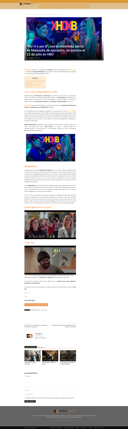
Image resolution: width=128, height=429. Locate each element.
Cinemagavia (31, 57)
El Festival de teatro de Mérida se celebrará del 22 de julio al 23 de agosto (35, 326)
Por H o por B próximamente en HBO (35, 81)
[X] (29, 64)
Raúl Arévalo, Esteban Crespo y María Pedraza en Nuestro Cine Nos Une (64, 326)
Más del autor (41, 347)
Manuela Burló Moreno (35, 309)
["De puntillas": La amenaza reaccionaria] (32, 355)
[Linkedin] (32, 64)
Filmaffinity (27, 292)
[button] (97, 1)
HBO (35, 14)
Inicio (25, 14)
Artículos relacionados (30, 347)
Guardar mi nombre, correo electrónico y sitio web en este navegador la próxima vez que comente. (50, 398)
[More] (43, 64)
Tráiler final (28, 86)
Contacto (90, 427)
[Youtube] (46, 340)
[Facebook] (25, 64)
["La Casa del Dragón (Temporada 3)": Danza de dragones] (68, 355)
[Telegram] (36, 64)
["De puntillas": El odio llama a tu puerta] (50, 355)
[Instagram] (38, 340)
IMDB (25, 296)
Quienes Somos (84, 427)
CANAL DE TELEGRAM (41, 305)
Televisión (30, 14)
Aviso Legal (76, 427)
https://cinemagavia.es (39, 335)
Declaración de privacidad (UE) (55, 427)
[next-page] (28, 367)
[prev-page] (25, 367)
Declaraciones (29, 82)
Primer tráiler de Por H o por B (33, 84)
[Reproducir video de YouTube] (50, 224)
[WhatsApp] (39, 64)
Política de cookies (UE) (68, 427)
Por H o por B (44, 309)
